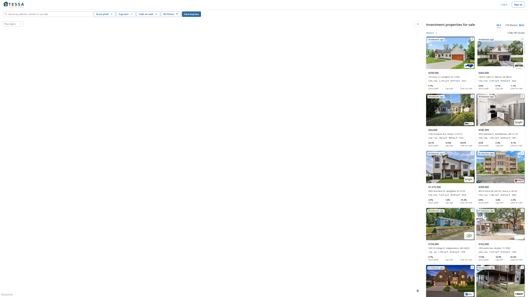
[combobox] (48, 14)
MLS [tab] (499, 25)
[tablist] (511, 26)
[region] (211, 158)
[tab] (515, 26)
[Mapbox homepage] (7, 294)
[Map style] (418, 291)
